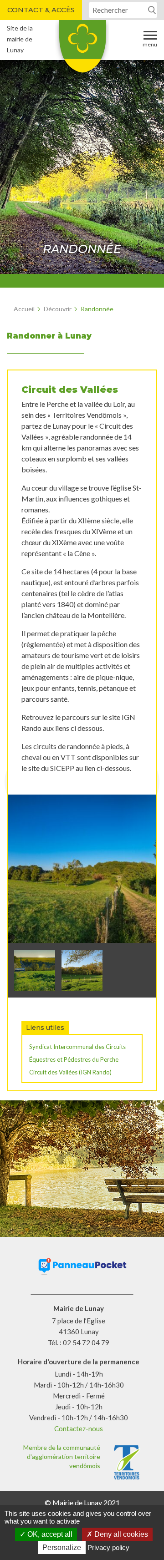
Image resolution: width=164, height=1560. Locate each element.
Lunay (82, 49)
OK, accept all (49, 1534)
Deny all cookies (120, 1534)
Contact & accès (41, 9)
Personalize (61, 1547)
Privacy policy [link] (108, 1547)
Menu (150, 44)
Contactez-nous (78, 1428)
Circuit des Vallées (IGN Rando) (70, 1072)
